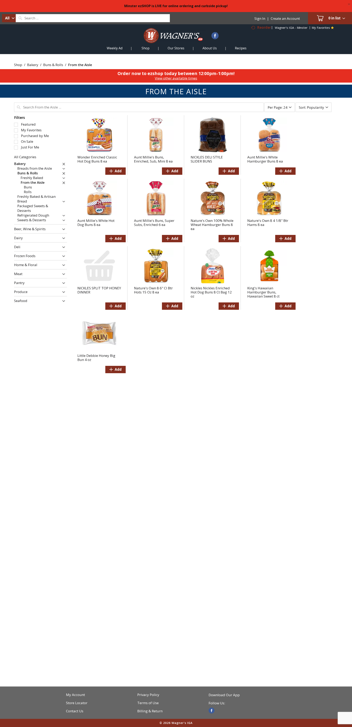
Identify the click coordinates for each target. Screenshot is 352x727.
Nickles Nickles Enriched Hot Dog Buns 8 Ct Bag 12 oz (211, 292)
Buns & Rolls (53, 64)
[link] (211, 711)
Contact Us (74, 711)
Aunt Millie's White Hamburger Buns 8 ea (265, 159)
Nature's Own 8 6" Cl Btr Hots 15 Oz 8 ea (153, 290)
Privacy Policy (148, 695)
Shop (18, 64)
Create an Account (285, 18)
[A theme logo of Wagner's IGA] (170, 40)
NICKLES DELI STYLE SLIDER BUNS (207, 159)
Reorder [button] (264, 27)
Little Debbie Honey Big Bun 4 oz (96, 357)
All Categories (25, 157)
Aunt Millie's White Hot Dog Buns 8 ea (95, 222)
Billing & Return (150, 711)
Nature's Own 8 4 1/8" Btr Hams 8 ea (267, 222)
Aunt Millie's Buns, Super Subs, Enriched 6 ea (154, 222)
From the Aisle (80, 64)
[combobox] (9, 18)
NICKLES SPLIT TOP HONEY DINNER (99, 290)
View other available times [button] (176, 78)
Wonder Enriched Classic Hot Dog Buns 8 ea (97, 159)
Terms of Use (148, 703)
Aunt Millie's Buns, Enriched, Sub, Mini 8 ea (153, 159)
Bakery (32, 64)
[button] (62, 164)
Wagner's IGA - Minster (291, 27)
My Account (75, 695)
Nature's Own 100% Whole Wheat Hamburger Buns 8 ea (212, 224)
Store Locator (76, 703)
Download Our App (224, 695)
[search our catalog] (20, 18)
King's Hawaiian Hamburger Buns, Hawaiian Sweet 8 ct (263, 292)
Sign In (259, 18)
